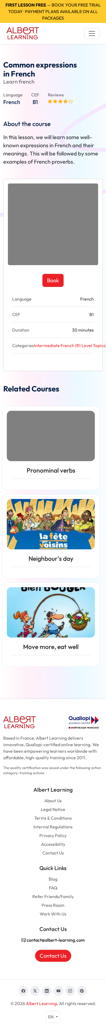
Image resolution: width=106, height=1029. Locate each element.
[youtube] (58, 991)
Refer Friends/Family (53, 896)
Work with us (53, 914)
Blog (53, 879)
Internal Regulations (53, 826)
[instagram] (70, 991)
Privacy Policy (53, 835)
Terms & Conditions (53, 818)
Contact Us (53, 853)
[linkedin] (47, 991)
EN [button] (51, 1016)
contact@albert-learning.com (55, 940)
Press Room (53, 905)
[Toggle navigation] (91, 33)
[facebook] (23, 991)
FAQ (53, 887)
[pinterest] (82, 991)
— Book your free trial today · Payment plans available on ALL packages (53, 11)
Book (53, 280)
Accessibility (53, 844)
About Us (53, 800)
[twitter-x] (35, 991)
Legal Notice (53, 809)
